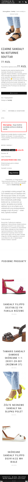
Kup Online (15, 93)
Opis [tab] (4, 111)
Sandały (13, 11)
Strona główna (6, 11)
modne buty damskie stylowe (8, 2)
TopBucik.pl (8, 1)
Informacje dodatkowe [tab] (16, 111)
